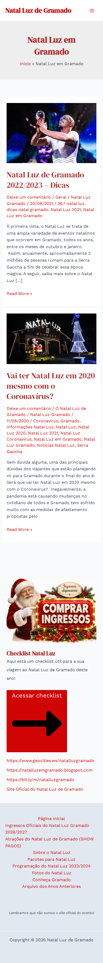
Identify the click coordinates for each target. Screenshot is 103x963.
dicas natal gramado (27, 209)
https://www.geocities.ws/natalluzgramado (50, 760)
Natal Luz (66, 426)
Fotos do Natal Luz (51, 872)
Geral (60, 197)
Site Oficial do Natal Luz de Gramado (45, 789)
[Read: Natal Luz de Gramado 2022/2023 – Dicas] (52, 132)
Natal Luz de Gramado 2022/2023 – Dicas (45, 179)
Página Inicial (51, 818)
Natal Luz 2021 (66, 209)
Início (25, 63)
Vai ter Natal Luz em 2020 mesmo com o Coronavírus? (51, 386)
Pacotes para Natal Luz (51, 859)
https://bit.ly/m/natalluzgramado (40, 779)
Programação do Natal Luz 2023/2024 (51, 865)
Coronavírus (45, 420)
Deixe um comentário (29, 197)
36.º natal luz (71, 203)
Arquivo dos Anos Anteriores (51, 886)
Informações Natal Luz (30, 426)
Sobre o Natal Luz (51, 852)
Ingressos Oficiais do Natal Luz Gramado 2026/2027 (47, 829)
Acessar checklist (37, 695)
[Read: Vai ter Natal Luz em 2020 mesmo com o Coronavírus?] (52, 338)
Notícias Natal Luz (56, 445)
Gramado (69, 420)
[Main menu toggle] (92, 10)
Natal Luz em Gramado (58, 439)
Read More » (19, 293)
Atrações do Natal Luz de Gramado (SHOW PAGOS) (49, 842)
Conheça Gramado (51, 879)
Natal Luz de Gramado (38, 10)
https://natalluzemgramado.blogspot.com (49, 770)
